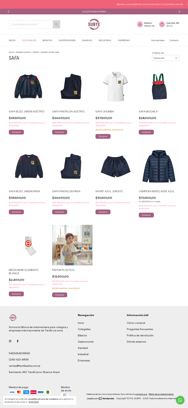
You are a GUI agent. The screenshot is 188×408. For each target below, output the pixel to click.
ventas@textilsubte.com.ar (24, 365)
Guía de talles (157, 40)
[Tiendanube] (100, 399)
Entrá (147, 23)
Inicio (12, 40)
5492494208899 (19, 353)
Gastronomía (67, 40)
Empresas (124, 40)
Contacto (173, 40)
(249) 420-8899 (19, 359)
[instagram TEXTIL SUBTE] (10, 341)
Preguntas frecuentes (140, 329)
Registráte (149, 25)
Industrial (105, 40)
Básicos (47, 40)
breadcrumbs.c (23, 52)
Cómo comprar (136, 323)
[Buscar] (56, 24)
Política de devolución (140, 335)
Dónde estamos (136, 341)
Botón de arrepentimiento (161, 394)
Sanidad (87, 40)
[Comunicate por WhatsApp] (180, 400)
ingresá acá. (141, 394)
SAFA (36, 52)
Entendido (34, 402)
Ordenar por (158, 52)
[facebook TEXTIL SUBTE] (17, 341)
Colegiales (29, 40)
